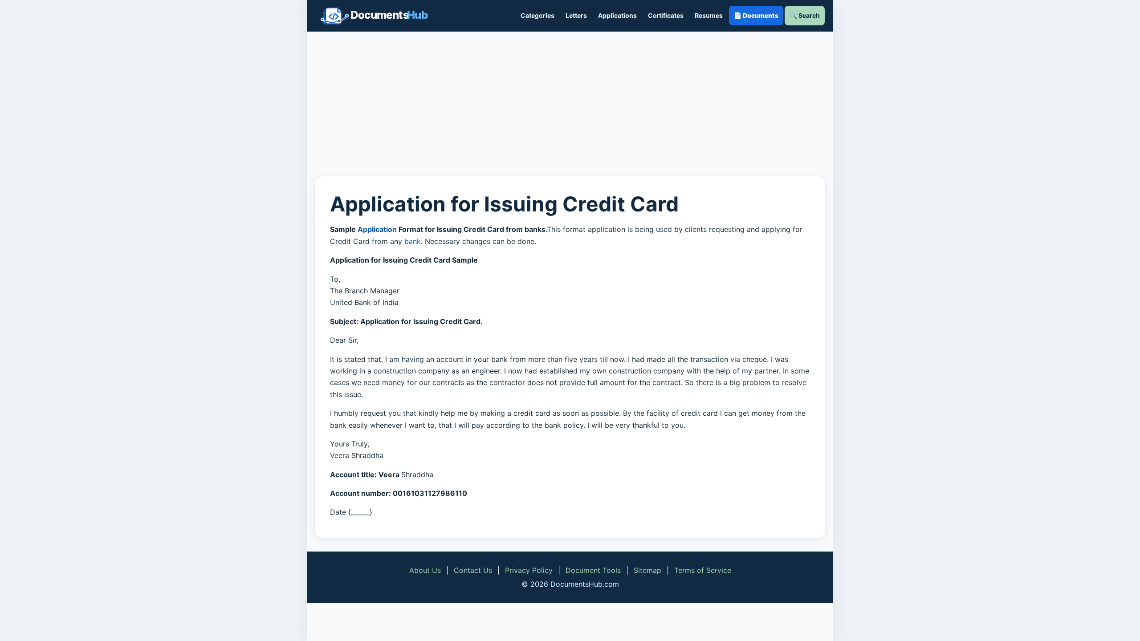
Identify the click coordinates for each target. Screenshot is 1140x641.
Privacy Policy (529, 570)
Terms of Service (702, 570)
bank (412, 241)
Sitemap (647, 570)
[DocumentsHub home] (374, 15)
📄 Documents (756, 15)
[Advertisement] (570, 103)
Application (377, 229)
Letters (576, 15)
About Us (425, 570)
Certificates (666, 15)
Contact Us (473, 570)
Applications (617, 15)
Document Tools (593, 570)
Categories (537, 15)
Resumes (709, 15)
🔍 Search (805, 15)
